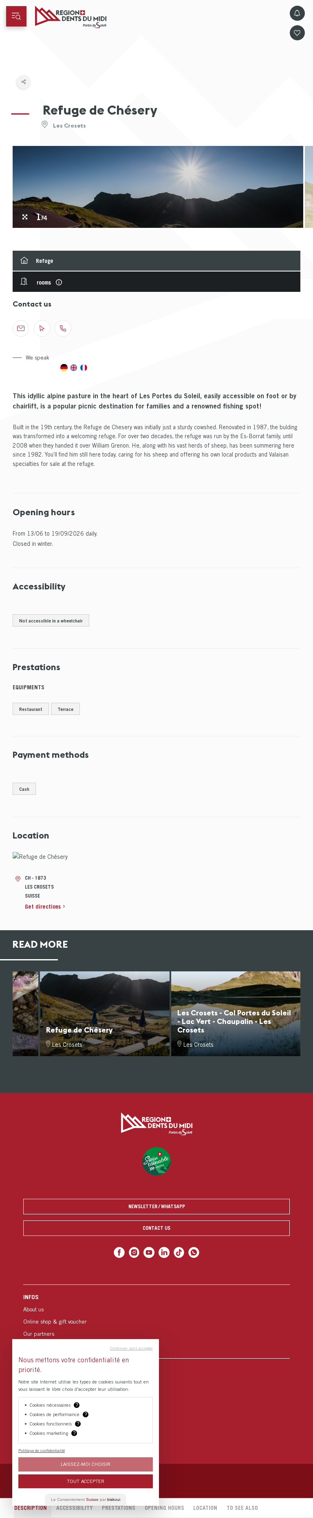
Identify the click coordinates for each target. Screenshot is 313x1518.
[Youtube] (148, 1252)
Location (205, 1508)
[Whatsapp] (193, 1252)
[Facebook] (119, 1252)
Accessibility (74, 1508)
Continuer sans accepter (131, 1348)
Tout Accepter (85, 1481)
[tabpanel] (158, 187)
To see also (242, 1508)
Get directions (43, 906)
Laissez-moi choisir (85, 1464)
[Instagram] (134, 1252)
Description (30, 1508)
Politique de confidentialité (41, 1450)
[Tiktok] (179, 1252)
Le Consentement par (85, 1499)
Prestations (118, 1508)
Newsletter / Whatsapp (156, 1206)
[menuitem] (156, 1321)
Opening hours (164, 1508)
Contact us (156, 1228)
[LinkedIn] (164, 1252)
